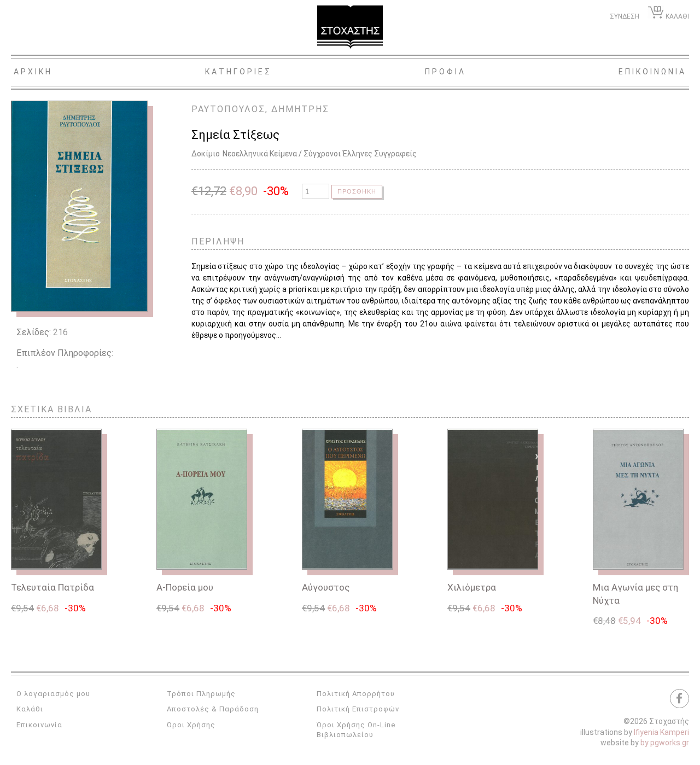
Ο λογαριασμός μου (53, 694)
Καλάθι (29, 709)
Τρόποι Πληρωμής (201, 694)
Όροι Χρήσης (191, 725)
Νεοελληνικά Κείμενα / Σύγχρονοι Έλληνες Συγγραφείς (320, 153)
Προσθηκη (356, 191)
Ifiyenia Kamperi (661, 732)
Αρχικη (33, 71)
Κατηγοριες (238, 71)
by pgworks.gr (664, 742)
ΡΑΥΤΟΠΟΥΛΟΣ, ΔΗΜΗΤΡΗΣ (260, 109)
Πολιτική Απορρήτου (356, 694)
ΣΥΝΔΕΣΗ (624, 16)
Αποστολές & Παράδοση (213, 709)
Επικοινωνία (39, 725)
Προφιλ (445, 71)
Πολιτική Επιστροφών (358, 709)
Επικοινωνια (652, 71)
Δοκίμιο (205, 153)
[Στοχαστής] (350, 27)
